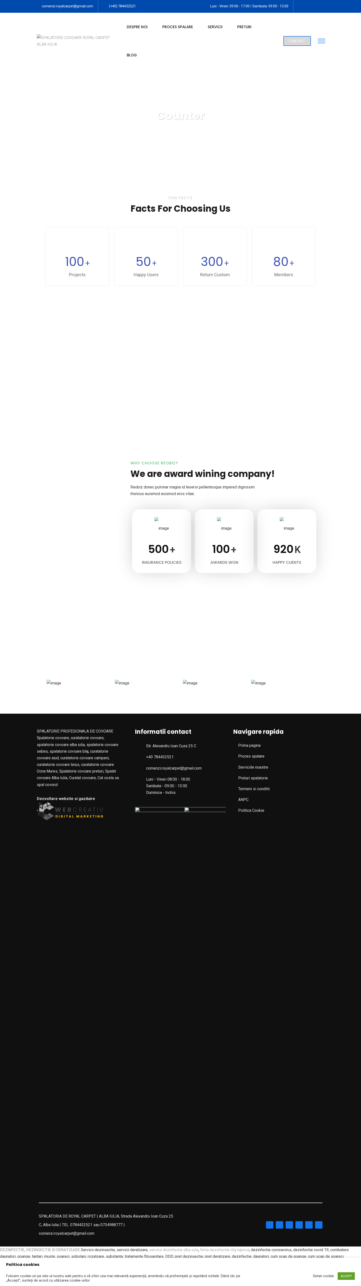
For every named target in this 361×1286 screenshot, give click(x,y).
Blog (132, 55)
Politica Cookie (251, 810)
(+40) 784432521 (122, 6)
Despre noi (137, 26)
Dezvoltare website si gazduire (66, 798)
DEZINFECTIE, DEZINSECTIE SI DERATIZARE (40, 1249)
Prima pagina (249, 745)
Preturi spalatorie (253, 778)
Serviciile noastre (253, 767)
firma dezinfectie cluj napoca (224, 1249)
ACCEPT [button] (346, 1276)
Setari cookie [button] (323, 1276)
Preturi (244, 26)
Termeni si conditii (254, 789)
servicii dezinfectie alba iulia (173, 1249)
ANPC (243, 799)
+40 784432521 (160, 757)
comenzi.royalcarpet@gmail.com (67, 6)
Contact (297, 41)
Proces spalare (177, 26)
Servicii (215, 26)
